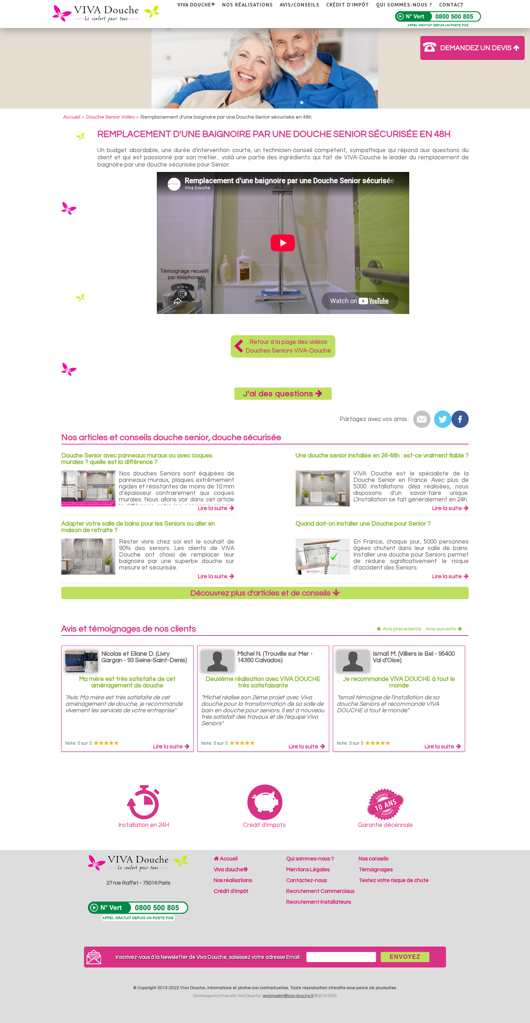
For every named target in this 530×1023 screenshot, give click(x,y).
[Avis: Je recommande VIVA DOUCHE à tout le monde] (353, 660)
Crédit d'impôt (347, 4)
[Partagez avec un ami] (421, 419)
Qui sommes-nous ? (404, 4)
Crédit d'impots (264, 825)
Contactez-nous (306, 880)
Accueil (228, 859)
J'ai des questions (279, 394)
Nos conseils (373, 859)
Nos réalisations (247, 4)
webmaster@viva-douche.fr (288, 996)
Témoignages (376, 869)
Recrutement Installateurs (318, 902)
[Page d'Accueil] (111, 12)
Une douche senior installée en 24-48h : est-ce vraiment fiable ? (382, 455)
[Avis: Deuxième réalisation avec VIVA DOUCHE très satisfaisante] (217, 660)
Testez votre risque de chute (394, 880)
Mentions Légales (308, 869)
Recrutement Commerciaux (320, 891)
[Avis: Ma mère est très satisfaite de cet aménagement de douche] (81, 660)
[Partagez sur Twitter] (442, 419)
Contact (451, 4)
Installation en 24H (143, 825)
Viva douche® (196, 4)
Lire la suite (213, 508)
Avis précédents (402, 629)
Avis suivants (441, 629)
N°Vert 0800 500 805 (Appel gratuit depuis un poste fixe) (438, 19)
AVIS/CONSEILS (299, 4)
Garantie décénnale (385, 825)
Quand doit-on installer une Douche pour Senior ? (363, 524)
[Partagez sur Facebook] (460, 419)
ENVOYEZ (405, 957)
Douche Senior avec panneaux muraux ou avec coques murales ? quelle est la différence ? (136, 458)
